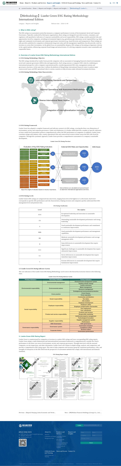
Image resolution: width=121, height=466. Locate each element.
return (100, 8)
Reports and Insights (53, 3)
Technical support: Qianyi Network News (89, 464)
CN (114, 3)
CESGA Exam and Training (60, 446)
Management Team (49, 438)
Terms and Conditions (67, 464)
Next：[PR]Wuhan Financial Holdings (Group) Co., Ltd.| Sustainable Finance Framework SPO (83, 412)
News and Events (87, 3)
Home (22, 3)
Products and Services (39, 3)
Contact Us (97, 3)
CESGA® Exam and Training (71, 3)
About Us (28, 3)
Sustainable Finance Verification (61, 437)
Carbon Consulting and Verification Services (62, 443)
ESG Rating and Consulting (60, 440)
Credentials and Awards (50, 436)
